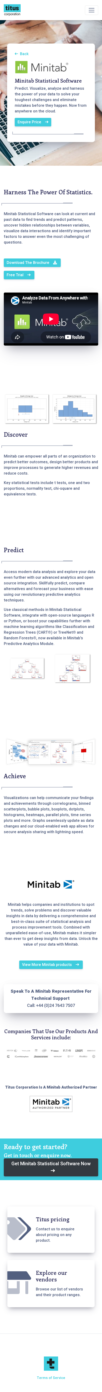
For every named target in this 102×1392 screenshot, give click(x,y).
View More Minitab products (47, 965)
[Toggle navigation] (91, 10)
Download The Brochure (28, 263)
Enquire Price (29, 122)
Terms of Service (51, 1377)
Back (24, 54)
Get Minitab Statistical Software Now (51, 1163)
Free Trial (15, 275)
